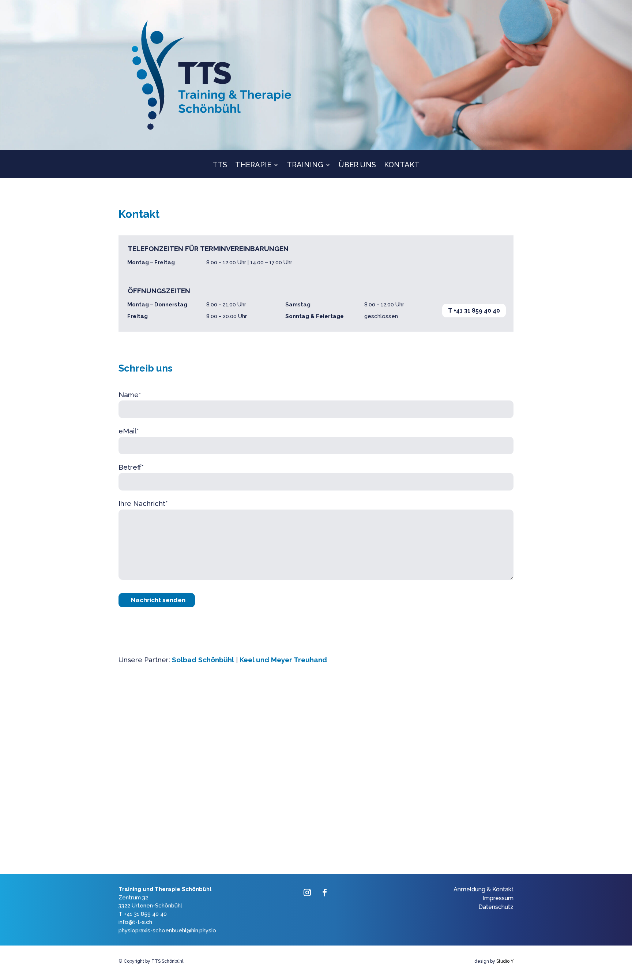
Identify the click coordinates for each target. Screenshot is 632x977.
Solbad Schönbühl (203, 660)
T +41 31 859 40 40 (474, 310)
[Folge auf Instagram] (307, 892)
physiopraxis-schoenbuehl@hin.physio (167, 930)
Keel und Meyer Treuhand (283, 660)
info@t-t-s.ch (135, 922)
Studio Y (505, 961)
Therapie (253, 165)
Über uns (357, 165)
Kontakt (402, 165)
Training (305, 165)
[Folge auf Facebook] (324, 892)
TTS (219, 165)
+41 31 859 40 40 (145, 914)
